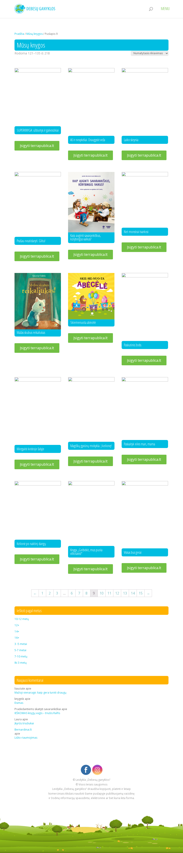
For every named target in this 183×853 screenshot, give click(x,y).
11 (109, 593)
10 (102, 593)
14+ (17, 631)
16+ (17, 638)
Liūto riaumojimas (26, 737)
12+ (17, 625)
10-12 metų (22, 619)
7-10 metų (21, 656)
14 (133, 593)
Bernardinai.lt (23, 729)
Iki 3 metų (21, 663)
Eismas (19, 703)
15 (141, 593)
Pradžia (19, 34)
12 (117, 593)
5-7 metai (20, 650)
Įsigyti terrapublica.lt (37, 145)
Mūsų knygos (34, 34)
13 (125, 593)
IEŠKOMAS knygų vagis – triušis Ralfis (37, 713)
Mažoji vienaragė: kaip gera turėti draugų (40, 692)
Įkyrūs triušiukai (24, 723)
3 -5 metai (21, 644)
